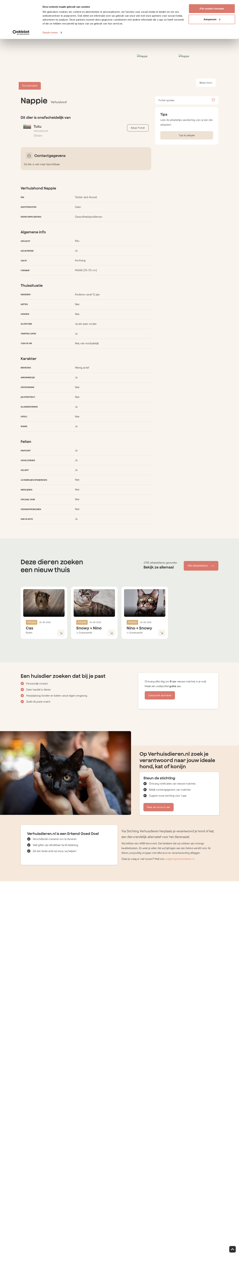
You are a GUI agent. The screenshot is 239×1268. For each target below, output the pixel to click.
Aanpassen (210, 19)
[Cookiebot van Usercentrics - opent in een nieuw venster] (21, 32)
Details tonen (50, 32)
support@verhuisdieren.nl (179, 859)
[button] (157, 72)
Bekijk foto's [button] (205, 82)
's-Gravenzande (84, 632)
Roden (29, 632)
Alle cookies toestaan (211, 8)
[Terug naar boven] (232, 1249)
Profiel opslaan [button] (167, 100)
